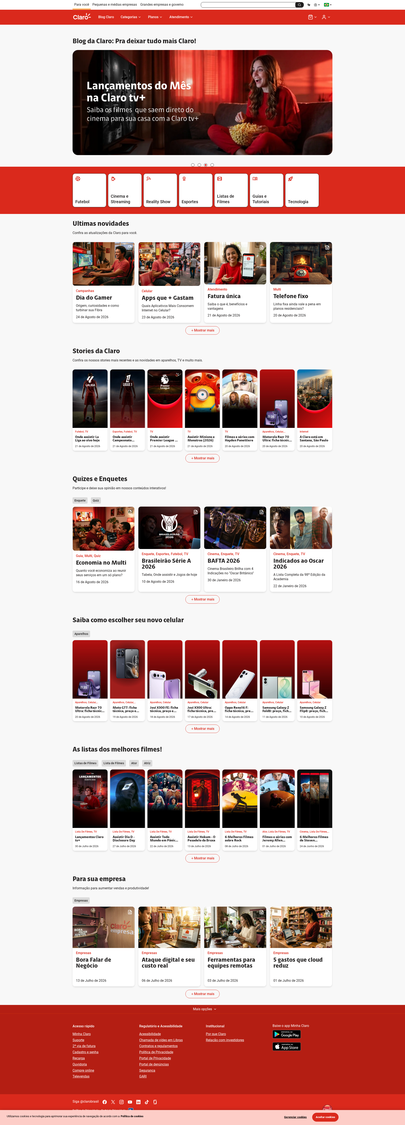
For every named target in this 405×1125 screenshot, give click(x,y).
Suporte (78, 1040)
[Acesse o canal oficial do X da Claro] (113, 1102)
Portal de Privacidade (155, 1058)
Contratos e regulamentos (158, 1046)
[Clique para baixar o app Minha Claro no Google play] (287, 1035)
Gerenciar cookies (295, 1117)
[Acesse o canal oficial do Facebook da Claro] (104, 1102)
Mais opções (202, 1009)
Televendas (81, 1076)
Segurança (147, 1070)
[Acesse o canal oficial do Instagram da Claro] (121, 1102)
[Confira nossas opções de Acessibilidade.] (317, 4)
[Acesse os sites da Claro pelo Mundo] (327, 4)
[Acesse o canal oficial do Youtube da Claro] (129, 1102)
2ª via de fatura (84, 1046)
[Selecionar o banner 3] (205, 165)
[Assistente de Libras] (308, 4)
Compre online (83, 1070)
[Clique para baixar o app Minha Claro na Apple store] (287, 1047)
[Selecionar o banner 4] (212, 165)
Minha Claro (82, 1034)
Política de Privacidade (156, 1052)
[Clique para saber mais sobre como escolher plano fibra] (202, 103)
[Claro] (84, 17)
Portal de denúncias (154, 1064)
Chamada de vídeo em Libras (161, 1040)
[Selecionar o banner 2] (199, 165)
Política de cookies (132, 1116)
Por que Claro (216, 1034)
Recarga (79, 1058)
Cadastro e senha (86, 1052)
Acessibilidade (150, 1034)
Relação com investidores (225, 1040)
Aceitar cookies (325, 1117)
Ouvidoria (80, 1064)
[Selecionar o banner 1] (192, 165)
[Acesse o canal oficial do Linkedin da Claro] (138, 1102)
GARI (143, 1076)
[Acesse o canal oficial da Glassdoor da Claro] (155, 1102)
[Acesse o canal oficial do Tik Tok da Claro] (146, 1102)
